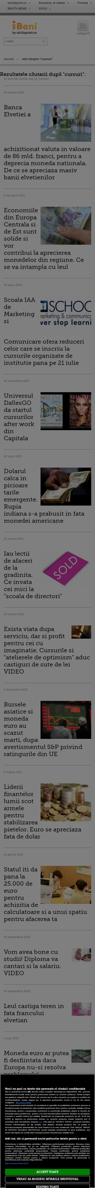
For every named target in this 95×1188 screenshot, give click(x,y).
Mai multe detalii (23, 1103)
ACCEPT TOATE (47, 1172)
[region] (47, 1131)
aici (40, 1122)
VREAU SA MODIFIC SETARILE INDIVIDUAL (47, 1179)
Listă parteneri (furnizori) (16, 1163)
